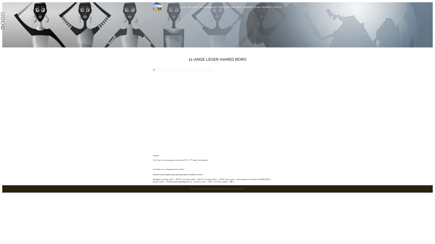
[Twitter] (2, 18)
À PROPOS (222, 7)
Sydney (230, 189)
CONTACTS (277, 7)
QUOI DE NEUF (192, 7)
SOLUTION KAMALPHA (208, 7)
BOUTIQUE (231, 7)
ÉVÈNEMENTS (248, 7)
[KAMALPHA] (158, 7)
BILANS (257, 7)
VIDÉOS (239, 7)
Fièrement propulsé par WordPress (204, 189)
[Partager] (2, 27)
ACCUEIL (183, 7)
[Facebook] (2, 14)
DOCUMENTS (266, 7)
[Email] (2, 23)
